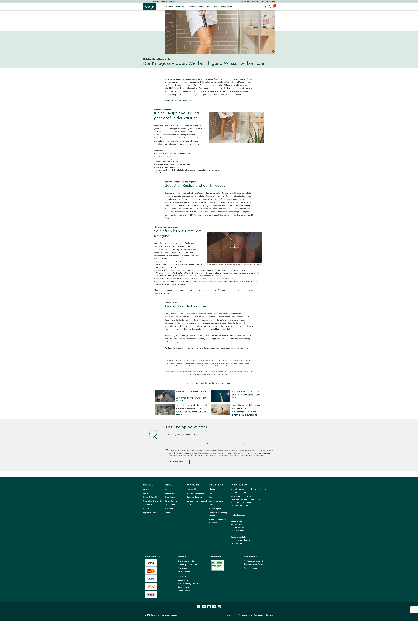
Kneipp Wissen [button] (226, 6)
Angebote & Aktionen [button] (196, 6)
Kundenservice (171, 493)
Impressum (182, 576)
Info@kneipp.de (251, 455)
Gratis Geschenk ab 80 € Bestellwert (164, 1)
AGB (238, 615)
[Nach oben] (414, 617)
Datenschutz (183, 580)
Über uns (212, 489)
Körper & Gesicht (150, 497)
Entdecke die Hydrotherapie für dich (246, 396)
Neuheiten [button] (180, 6)
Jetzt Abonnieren (178, 462)
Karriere (212, 493)
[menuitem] (169, 6)
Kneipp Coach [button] (212, 6)
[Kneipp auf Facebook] (199, 606)
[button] (269, 6)
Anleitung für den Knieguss (177, 100)
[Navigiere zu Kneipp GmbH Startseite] (149, 6)
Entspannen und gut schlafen (245, 415)
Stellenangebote (215, 497)
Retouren (269, 615)
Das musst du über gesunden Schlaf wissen (191, 413)
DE (272, 1)
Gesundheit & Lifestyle (152, 501)
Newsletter (169, 508)
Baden (145, 493)
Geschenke (147, 505)
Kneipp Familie (266, 1)
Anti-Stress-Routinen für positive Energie (191, 399)
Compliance (259, 615)
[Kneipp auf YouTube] (209, 606)
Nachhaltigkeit (245, 1)
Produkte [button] (169, 6)
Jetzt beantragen (251, 568)
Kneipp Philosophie (194, 489)
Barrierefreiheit (184, 590)
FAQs (167, 489)
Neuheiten (147, 508)
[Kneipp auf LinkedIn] (214, 606)
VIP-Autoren (170, 505)
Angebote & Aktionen (152, 512)
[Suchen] (264, 6)
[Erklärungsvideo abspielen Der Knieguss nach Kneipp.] (235, 246)
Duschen (146, 489)
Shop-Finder (255, 1)
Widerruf (168, 512)
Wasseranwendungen (195, 493)
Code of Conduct (216, 501)
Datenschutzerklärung (264, 453)
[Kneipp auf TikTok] (219, 606)
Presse (212, 505)
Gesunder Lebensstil (195, 497)
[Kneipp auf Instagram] (204, 606)
